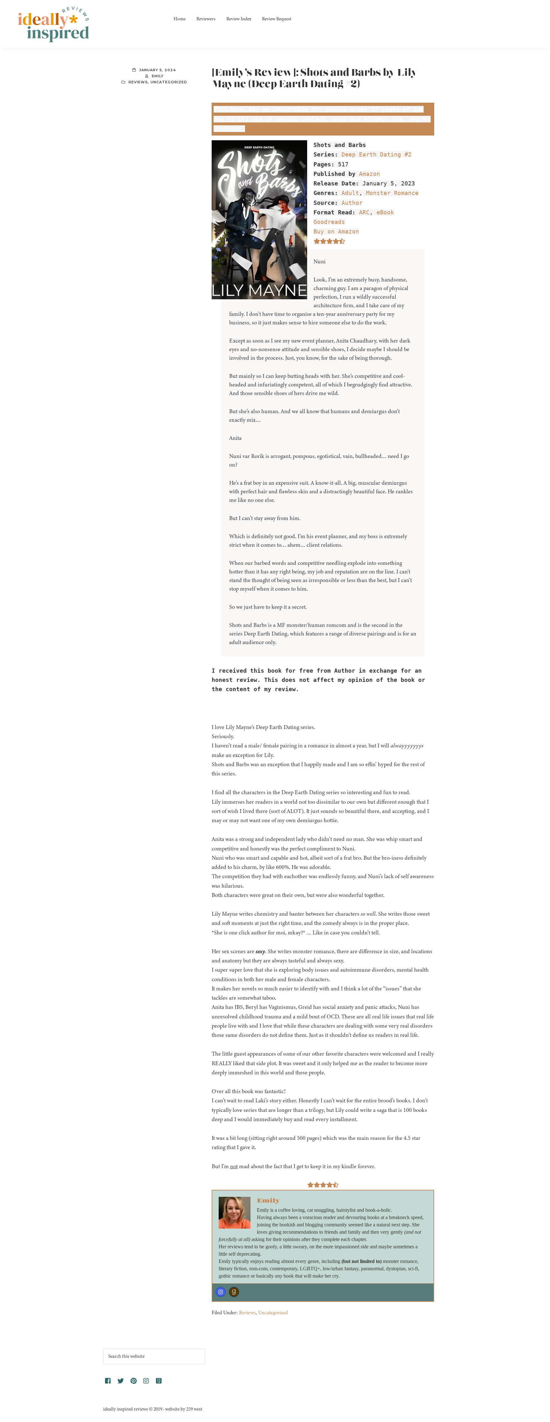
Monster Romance (392, 193)
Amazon (369, 173)
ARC (364, 212)
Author (352, 202)
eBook (385, 212)
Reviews (138, 82)
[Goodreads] (234, 1292)
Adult (350, 193)
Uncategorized (169, 82)
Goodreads (329, 222)
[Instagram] (220, 1292)
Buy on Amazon (336, 231)
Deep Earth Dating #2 (377, 154)
